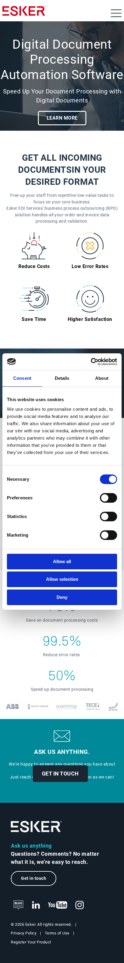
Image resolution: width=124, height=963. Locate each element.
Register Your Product (31, 942)
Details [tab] (62, 378)
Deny (62, 597)
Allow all (62, 561)
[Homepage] (24, 13)
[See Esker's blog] (18, 905)
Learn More (62, 118)
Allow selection (62, 579)
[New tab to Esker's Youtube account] (58, 905)
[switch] (108, 498)
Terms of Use (57, 933)
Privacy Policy (23, 933)
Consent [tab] (22, 378)
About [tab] (101, 378)
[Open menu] (116, 13)
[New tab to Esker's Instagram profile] (79, 905)
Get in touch (60, 773)
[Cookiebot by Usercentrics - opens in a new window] (90, 362)
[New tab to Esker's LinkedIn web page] (35, 905)
